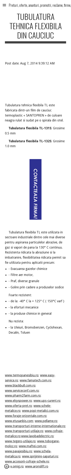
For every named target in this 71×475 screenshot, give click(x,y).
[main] (35, 27)
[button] (4, 5)
